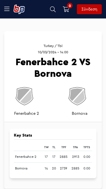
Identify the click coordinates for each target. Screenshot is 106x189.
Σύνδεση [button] (89, 9)
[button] (53, 9)
